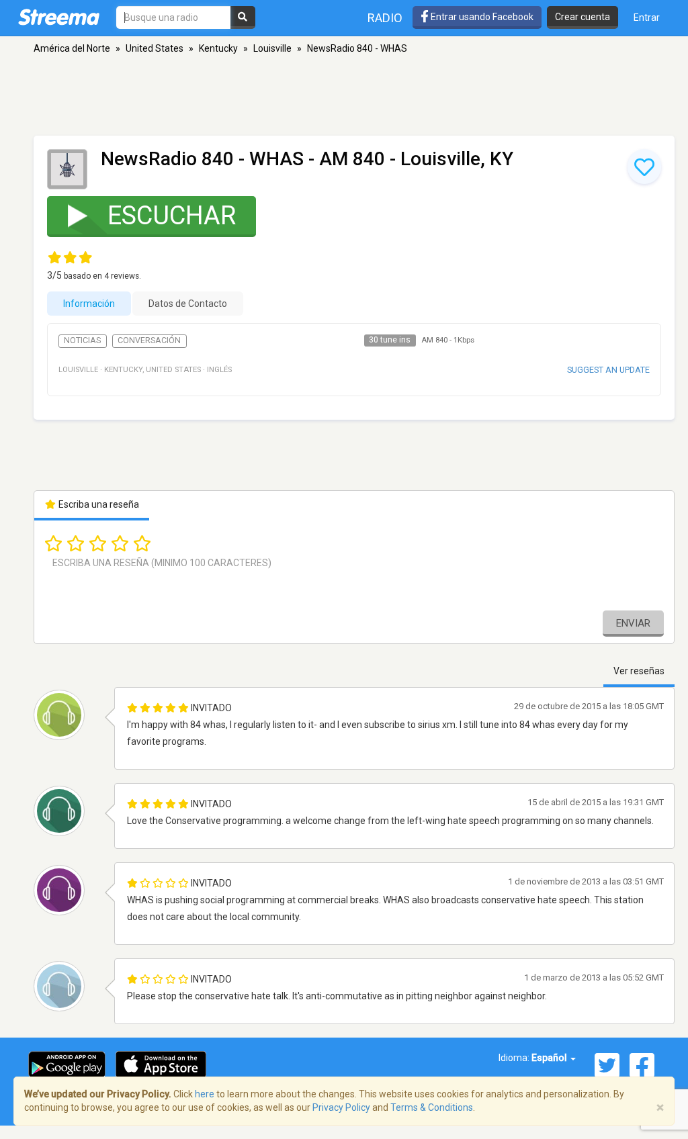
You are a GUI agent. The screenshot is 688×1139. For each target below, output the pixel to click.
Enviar (633, 623)
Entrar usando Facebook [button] (481, 16)
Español (550, 1057)
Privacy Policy (341, 1107)
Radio (385, 18)
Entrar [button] (647, 17)
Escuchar (172, 215)
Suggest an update (608, 370)
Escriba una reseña (97, 504)
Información (89, 303)
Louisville (272, 48)
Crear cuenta (582, 16)
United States (154, 48)
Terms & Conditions (431, 1107)
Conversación (149, 340)
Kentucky (218, 48)
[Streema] (58, 17)
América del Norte (72, 48)
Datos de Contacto (187, 303)
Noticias (82, 340)
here (204, 1094)
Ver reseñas (638, 671)
